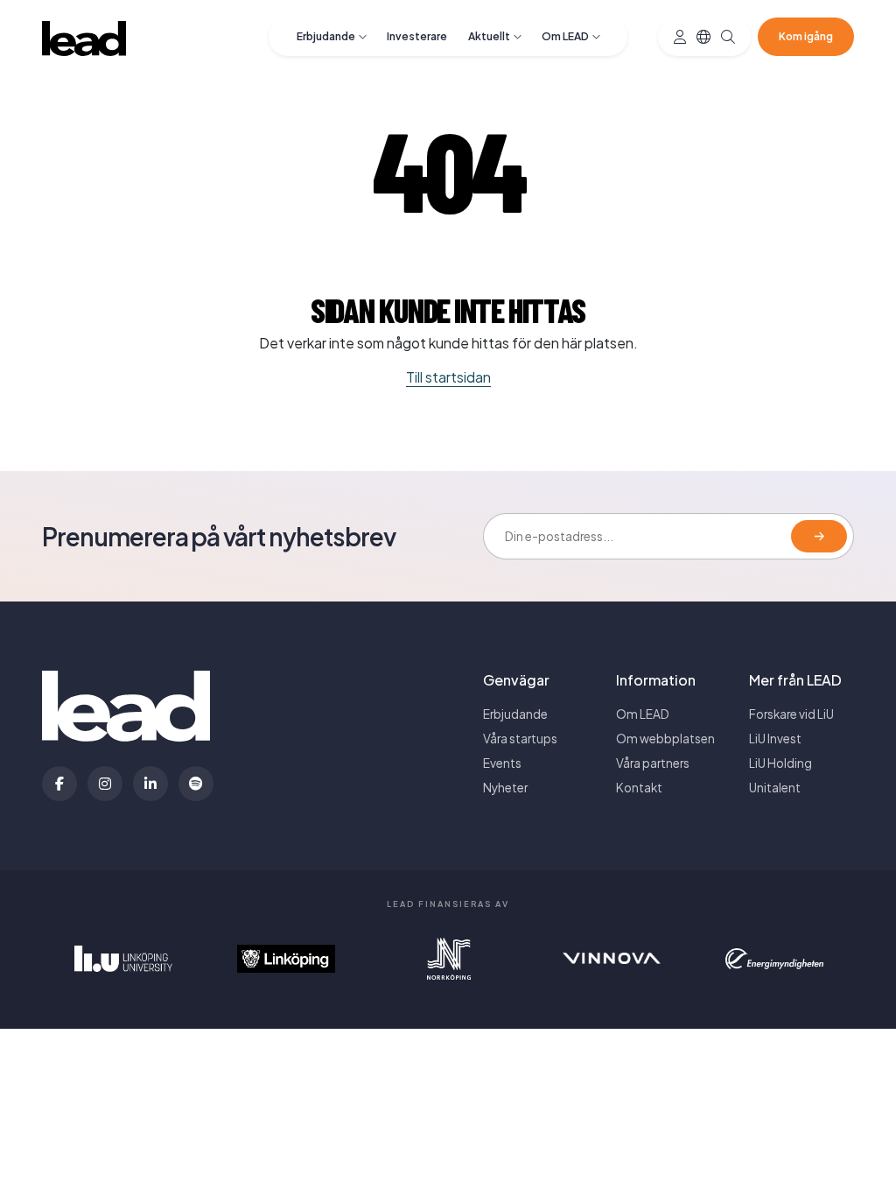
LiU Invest (775, 738)
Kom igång (806, 36)
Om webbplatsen (665, 738)
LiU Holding (780, 763)
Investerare (417, 36)
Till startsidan (448, 377)
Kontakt (639, 787)
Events (502, 763)
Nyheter (505, 787)
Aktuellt (489, 36)
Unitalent (775, 787)
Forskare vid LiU (791, 714)
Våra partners (653, 763)
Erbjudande (326, 36)
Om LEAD (565, 36)
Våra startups (520, 738)
